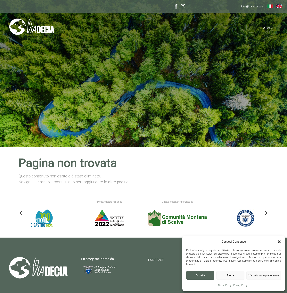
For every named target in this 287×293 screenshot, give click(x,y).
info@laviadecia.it (252, 6)
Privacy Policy (240, 285)
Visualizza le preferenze (264, 275)
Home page (266, 28)
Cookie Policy (224, 285)
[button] (279, 242)
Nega (230, 275)
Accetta (200, 275)
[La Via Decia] (35, 28)
